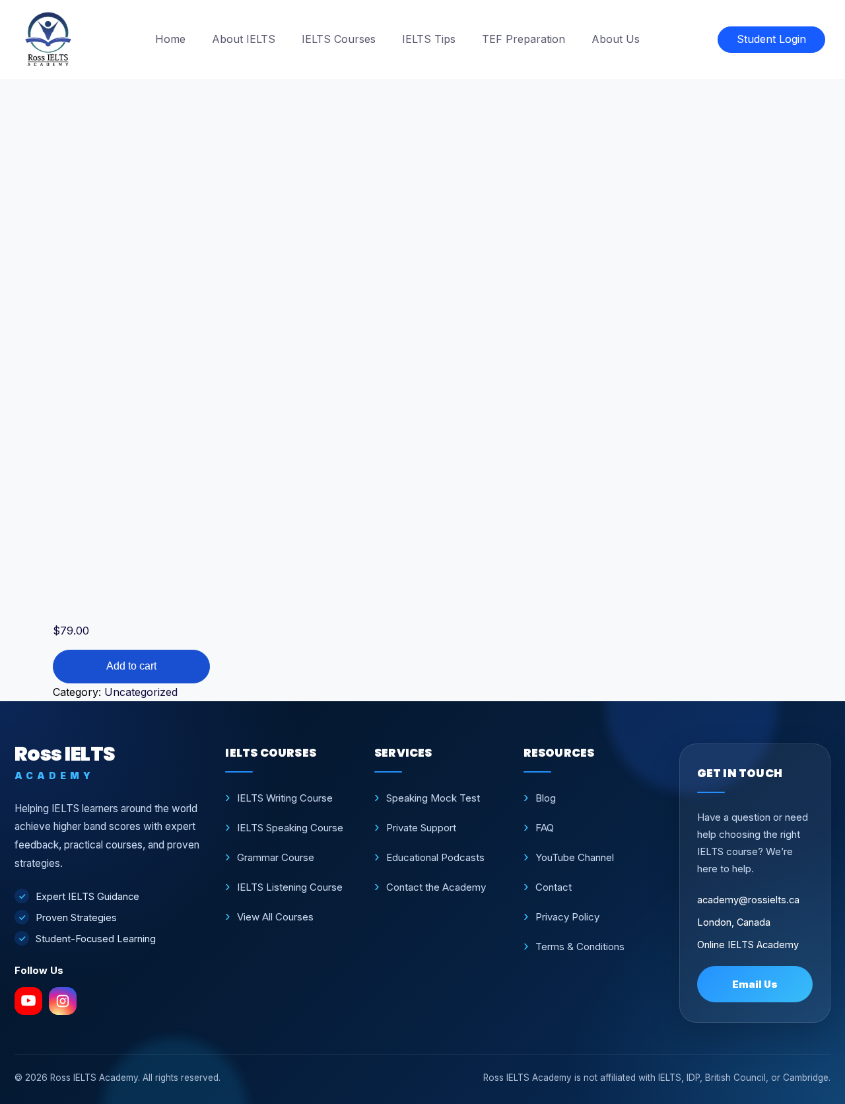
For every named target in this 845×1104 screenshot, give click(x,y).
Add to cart (131, 666)
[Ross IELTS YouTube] (28, 1001)
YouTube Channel (574, 857)
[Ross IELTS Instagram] (63, 1001)
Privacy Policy (567, 917)
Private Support (421, 827)
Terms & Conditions (580, 946)
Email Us (755, 984)
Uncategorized (141, 692)
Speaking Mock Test (433, 798)
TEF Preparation (523, 39)
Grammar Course (275, 857)
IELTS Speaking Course (290, 827)
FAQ (544, 827)
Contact (553, 887)
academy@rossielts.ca (748, 899)
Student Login (771, 39)
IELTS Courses (339, 39)
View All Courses (275, 917)
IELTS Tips (429, 39)
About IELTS (243, 39)
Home (170, 39)
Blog (545, 798)
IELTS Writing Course (285, 798)
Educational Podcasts (435, 857)
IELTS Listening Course (290, 887)
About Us (616, 39)
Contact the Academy (436, 887)
